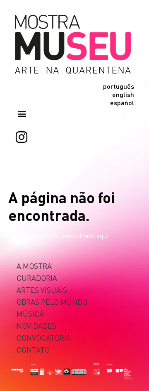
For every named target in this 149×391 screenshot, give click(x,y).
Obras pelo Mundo (52, 301)
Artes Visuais (42, 289)
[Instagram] (21, 137)
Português (118, 86)
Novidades (36, 325)
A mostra (34, 265)
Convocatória (44, 337)
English (123, 94)
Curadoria (37, 277)
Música (30, 313)
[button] (22, 114)
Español (122, 103)
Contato (33, 349)
